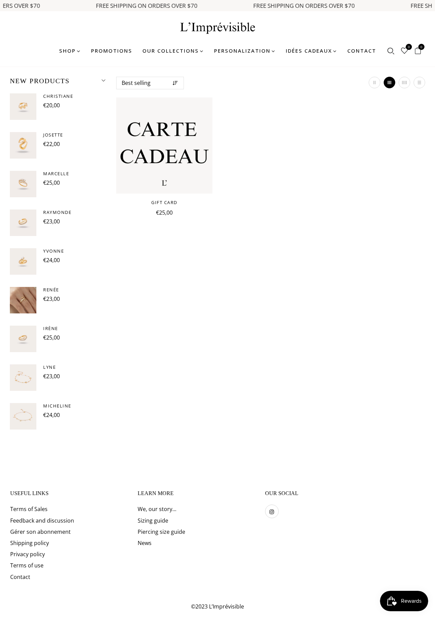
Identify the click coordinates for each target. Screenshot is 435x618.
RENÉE (51, 290)
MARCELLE (56, 173)
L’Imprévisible (226, 606)
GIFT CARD (164, 202)
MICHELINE (57, 406)
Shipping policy (29, 543)
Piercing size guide (161, 531)
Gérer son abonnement (40, 531)
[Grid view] (374, 82)
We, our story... (157, 509)
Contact (20, 577)
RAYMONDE (57, 212)
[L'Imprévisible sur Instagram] (272, 511)
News (145, 543)
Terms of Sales (29, 509)
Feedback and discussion (42, 520)
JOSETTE (53, 135)
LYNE (49, 367)
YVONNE (53, 251)
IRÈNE (50, 328)
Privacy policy (27, 554)
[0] (404, 51)
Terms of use (27, 565)
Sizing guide (153, 520)
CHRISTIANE (58, 96)
